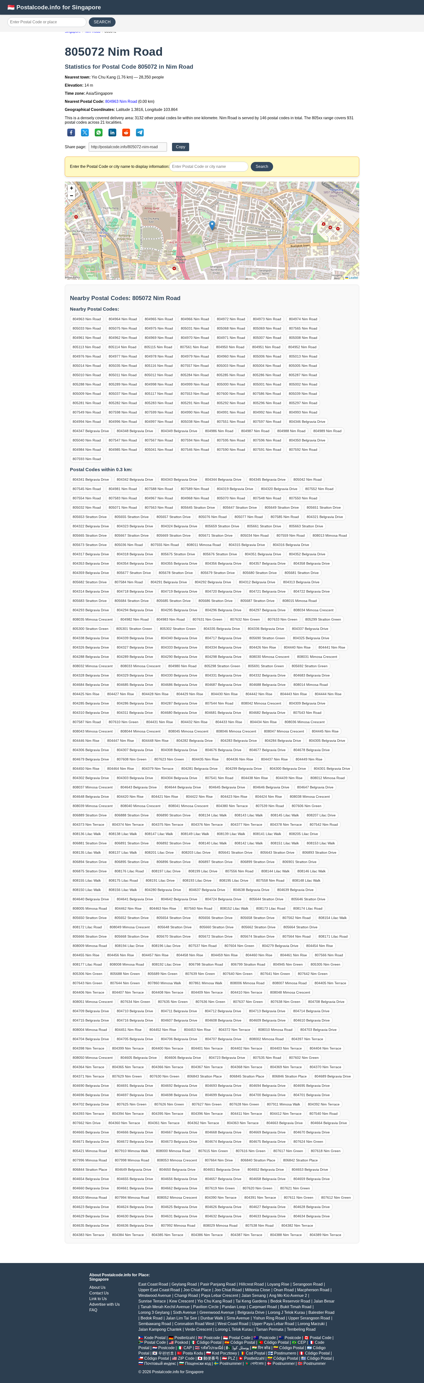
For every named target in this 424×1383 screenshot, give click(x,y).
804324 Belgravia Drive (179, 526)
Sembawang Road (154, 1324)
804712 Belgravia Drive (223, 1011)
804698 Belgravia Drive (179, 1095)
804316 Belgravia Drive (291, 545)
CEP (302, 1342)
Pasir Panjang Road (218, 1284)
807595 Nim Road (231, 440)
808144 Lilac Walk (275, 871)
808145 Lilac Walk (285, 815)
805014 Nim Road (87, 366)
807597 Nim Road (267, 422)
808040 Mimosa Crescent (140, 806)
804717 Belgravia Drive (223, 638)
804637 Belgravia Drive (207, 890)
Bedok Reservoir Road (290, 1301)
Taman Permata (269, 1329)
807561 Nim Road (194, 347)
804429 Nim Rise (189, 694)
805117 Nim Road (159, 394)
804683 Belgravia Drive (311, 675)
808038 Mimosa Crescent (310, 796)
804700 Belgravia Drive (267, 1095)
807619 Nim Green (220, 1188)
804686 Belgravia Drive (179, 685)
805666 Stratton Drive (90, 936)
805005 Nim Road (303, 366)
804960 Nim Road (231, 356)
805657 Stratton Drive (174, 517)
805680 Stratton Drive (260, 573)
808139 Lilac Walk (231, 834)
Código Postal (209, 1342)
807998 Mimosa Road (132, 1160)
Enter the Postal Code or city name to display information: (119, 166)
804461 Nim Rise (293, 955)
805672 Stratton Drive (216, 936)
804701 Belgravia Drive (311, 1095)
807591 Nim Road (267, 450)
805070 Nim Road (231, 498)
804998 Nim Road (159, 384)
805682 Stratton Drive (90, 582)
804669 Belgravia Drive (267, 1132)
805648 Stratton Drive (175, 927)
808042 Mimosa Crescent (261, 703)
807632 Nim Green (245, 619)
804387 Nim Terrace (246, 1235)
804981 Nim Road (123, 489)
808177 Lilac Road (87, 964)
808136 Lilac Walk (87, 834)
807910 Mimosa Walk (131, 1151)
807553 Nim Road (195, 394)
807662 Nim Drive (87, 1123)
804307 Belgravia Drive (135, 750)
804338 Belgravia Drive (91, 638)
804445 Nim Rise (325, 731)
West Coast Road (233, 1324)
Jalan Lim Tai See (181, 1318)
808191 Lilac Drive (160, 880)
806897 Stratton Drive (216, 862)
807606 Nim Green (306, 806)
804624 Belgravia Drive (135, 1207)
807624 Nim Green (308, 1142)
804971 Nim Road (231, 338)
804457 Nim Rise (155, 955)
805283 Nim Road (159, 403)
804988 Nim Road (291, 431)
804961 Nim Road (87, 338)
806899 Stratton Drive (257, 862)
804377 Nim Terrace (246, 824)
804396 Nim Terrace (207, 1114)
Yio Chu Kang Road (214, 1301)
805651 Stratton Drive (324, 507)
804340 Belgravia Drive (179, 638)
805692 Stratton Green (310, 666)
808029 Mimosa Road (220, 1225)
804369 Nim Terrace (286, 1067)
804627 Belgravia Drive (267, 1207)
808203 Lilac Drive (196, 852)
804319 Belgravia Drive (235, 489)
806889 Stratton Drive (90, 815)
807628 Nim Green (244, 1104)
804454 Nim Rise (319, 946)
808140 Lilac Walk (213, 843)
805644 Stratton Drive (266, 899)
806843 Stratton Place (204, 1076)
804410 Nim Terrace (246, 992)
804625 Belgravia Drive (179, 1207)
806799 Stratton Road (248, 964)
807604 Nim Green (239, 946)
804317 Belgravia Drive (91, 554)
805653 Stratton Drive (90, 517)
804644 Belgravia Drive (183, 787)
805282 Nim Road (123, 403)
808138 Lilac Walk (123, 834)
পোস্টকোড (257, 1363)
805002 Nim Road (303, 384)
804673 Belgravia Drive (179, 1142)
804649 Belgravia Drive (133, 1169)
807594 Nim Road (195, 440)
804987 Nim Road (255, 431)
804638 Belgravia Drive (251, 890)
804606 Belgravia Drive (183, 1058)
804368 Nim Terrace (246, 1067)
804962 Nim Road (123, 338)
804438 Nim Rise (254, 778)
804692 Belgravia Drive (179, 1086)
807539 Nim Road (270, 806)
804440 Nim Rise (297, 647)
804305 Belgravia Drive (327, 741)
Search (262, 166)
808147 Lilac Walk (159, 834)
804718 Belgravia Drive (135, 591)
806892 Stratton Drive (174, 843)
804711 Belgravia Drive (179, 1011)
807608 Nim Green (131, 759)
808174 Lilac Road (307, 908)
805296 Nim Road (267, 403)
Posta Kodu (193, 1353)
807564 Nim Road (296, 936)
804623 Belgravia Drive (91, 1207)
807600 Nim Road (231, 394)
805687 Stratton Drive (257, 601)
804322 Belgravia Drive (91, 526)
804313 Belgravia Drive (301, 582)
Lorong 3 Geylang (154, 1312)
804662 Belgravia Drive (179, 1188)
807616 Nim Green (250, 1151)
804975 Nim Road (159, 328)
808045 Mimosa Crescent (188, 731)
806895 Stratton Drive (132, 862)
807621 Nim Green (295, 1188)
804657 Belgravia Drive (223, 1179)
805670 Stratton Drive (174, 936)
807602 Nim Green (304, 1058)
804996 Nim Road (123, 422)
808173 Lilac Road (270, 908)
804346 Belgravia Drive (307, 422)
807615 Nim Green (213, 1151)
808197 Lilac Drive (166, 871)
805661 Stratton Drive (264, 526)
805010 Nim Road (87, 375)
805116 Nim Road (159, 366)
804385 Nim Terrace (167, 1235)
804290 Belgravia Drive (179, 657)
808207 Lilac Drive (321, 815)
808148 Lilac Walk (306, 880)
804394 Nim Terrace (128, 1114)
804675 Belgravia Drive (267, 1142)
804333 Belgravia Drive (179, 647)
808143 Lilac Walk (249, 815)
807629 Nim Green (127, 1076)
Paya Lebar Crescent (219, 1295)
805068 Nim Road (231, 328)
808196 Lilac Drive (166, 946)
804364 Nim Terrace (88, 1067)
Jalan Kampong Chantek (160, 1329)
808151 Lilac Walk (285, 843)
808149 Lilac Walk (195, 834)
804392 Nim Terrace (324, 1104)
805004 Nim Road (267, 366)
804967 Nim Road (159, 498)
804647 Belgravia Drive (315, 787)
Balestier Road (321, 1312)
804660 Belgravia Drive (91, 1188)
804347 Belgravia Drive (91, 431)
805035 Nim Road (123, 366)
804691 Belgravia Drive (135, 1086)
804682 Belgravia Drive (267, 713)
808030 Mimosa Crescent (269, 657)
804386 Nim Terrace (207, 1235)
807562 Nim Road (296, 918)
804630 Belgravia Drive (135, 1216)
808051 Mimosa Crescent (93, 1002)
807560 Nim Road (198, 908)
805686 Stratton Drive (216, 601)
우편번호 (166, 1353)
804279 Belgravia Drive (280, 946)
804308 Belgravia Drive (179, 750)
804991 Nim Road (231, 412)
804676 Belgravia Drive (223, 750)
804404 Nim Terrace (325, 1048)
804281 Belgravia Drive (199, 769)
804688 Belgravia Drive (267, 685)
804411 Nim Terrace (246, 1114)
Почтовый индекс (160, 1363)
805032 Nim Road (87, 507)
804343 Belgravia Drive (179, 479)
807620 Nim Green (257, 1188)
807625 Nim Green (131, 1104)
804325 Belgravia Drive (311, 638)
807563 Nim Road (159, 507)
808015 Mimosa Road (299, 601)
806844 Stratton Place (90, 1169)
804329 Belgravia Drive (135, 675)
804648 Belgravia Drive (91, 796)
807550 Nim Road (303, 498)
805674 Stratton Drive (257, 936)
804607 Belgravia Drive (179, 1020)
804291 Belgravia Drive (169, 582)
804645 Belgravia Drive (227, 787)
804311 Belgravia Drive (135, 713)
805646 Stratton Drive (308, 899)
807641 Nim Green (275, 974)
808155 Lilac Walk (87, 880)
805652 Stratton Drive (132, 918)
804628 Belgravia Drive (311, 1207)
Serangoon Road (308, 1284)
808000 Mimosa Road (173, 1151)
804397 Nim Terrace (307, 1039)
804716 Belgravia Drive (135, 1020)
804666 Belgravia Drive (135, 1132)
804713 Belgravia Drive (267, 1011)
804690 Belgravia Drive (91, 1086)
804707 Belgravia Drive (223, 1039)
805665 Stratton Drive (90, 535)
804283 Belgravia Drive (239, 741)
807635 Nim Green (173, 1002)
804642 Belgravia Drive (179, 899)
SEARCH (102, 22)
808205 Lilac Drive (303, 834)
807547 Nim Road (123, 440)
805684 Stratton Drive (132, 601)
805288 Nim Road (87, 384)
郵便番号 (211, 1358)
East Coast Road (153, 1284)
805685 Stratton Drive (174, 601)
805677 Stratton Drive (134, 573)
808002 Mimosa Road (266, 1039)
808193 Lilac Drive (197, 880)
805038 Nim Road (195, 422)
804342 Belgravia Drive (135, 479)
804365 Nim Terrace (128, 1067)
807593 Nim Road (87, 459)
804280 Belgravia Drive (163, 890)
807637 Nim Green (248, 1002)
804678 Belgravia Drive (311, 750)
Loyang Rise (278, 1284)
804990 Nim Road (195, 412)
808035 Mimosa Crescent (93, 619)
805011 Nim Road (123, 375)
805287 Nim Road (303, 375)
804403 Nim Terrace (286, 1048)
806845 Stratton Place (247, 1076)
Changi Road (186, 1295)
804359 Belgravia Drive (91, 573)
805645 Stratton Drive (198, 507)
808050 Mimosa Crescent (93, 1058)
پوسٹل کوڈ (240, 1348)
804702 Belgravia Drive (91, 1104)
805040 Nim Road (87, 440)
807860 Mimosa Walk (164, 983)
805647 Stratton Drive (240, 507)
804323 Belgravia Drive (135, 526)
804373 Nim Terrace (88, 824)
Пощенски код (198, 1363)
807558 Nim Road (270, 880)
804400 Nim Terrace (167, 1048)
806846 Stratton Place (289, 1076)
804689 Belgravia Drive (333, 1076)
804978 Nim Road (159, 356)
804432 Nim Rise (194, 722)
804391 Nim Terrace (260, 1197)
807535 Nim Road (267, 1058)
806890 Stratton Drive (174, 815)
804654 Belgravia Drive (91, 1179)
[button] (212, 226)
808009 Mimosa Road (90, 946)
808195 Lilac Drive (233, 880)
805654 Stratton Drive (174, 918)
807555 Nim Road (165, 545)
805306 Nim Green (87, 974)
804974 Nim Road (303, 319)
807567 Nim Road (159, 440)
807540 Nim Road (323, 1114)
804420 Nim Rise (130, 796)
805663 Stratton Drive (306, 526)
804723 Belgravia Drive (227, 1058)
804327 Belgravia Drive (135, 647)
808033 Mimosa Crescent (140, 666)
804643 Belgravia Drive (138, 787)
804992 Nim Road (267, 412)
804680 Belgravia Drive (179, 713)
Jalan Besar (324, 1301)
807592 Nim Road (303, 450)
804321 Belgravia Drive (325, 517)
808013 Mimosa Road (330, 535)
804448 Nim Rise (155, 741)
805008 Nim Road (303, 338)
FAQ (93, 1310)
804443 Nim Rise (293, 694)
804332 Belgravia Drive (267, 675)
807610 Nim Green (123, 722)
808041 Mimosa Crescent (188, 806)
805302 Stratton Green (178, 629)
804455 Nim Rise (86, 955)
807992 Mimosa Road (178, 1225)
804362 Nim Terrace (203, 1123)
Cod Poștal (255, 1353)
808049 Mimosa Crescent (130, 927)
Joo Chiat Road (228, 1290)
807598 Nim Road (123, 412)
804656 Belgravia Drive (179, 1179)
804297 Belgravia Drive (267, 610)
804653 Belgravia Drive (310, 1169)
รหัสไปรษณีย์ (212, 1348)
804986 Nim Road (219, 431)
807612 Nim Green (336, 1197)
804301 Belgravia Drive (332, 769)
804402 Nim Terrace (246, 1048)
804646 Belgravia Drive (271, 787)
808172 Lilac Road (87, 927)
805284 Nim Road (195, 375)
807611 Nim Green (298, 1197)
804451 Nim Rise (128, 1030)
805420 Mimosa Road (90, 1197)
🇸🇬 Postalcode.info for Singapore (54, 7)
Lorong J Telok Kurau (286, 1312)
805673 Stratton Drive (90, 545)
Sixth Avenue (184, 1312)
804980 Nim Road (182, 666)
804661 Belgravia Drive (135, 1188)
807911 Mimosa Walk (283, 1104)
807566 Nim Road (329, 955)
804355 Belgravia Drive (179, 563)
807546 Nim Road (195, 450)
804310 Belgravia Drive (91, 713)
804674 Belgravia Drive (223, 1142)
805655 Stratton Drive (132, 517)
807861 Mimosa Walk (205, 983)
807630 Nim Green (164, 1076)
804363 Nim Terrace (243, 1123)
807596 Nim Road (267, 440)
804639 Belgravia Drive (295, 890)
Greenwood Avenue (216, 1312)
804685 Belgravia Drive (135, 685)
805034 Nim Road (254, 535)
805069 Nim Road (267, 328)
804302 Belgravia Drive (91, 778)
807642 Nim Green (313, 974)
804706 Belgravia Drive (179, 1039)
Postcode (212, 1338)
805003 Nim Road (231, 366)
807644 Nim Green (125, 983)
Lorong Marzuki (311, 1324)
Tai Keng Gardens (251, 1301)
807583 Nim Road (123, 498)
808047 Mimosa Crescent (284, 731)
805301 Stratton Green (134, 629)
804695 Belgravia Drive (311, 1086)
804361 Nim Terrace (164, 1123)
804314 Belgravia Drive (91, 591)
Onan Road (284, 1290)
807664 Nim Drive (219, 1160)
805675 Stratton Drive (178, 554)
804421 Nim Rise (164, 796)
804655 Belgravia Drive (135, 1179)
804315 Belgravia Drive (247, 545)
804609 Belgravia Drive (267, 1020)
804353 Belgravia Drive (91, 563)
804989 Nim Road (327, 431)
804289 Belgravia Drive (135, 657)
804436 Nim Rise (239, 759)
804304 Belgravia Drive (179, 778)
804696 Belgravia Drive (91, 1095)
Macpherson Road (313, 1290)
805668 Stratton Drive (132, 936)
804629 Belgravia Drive (91, 1216)
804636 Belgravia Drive (135, 1225)
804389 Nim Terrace (325, 1235)
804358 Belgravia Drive (311, 563)
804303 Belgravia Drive (135, 778)
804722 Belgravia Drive (311, 591)
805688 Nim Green (125, 974)
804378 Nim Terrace (286, 824)
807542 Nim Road (324, 824)
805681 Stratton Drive (302, 573)
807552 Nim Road (319, 489)
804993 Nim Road (303, 412)
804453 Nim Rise (197, 1030)
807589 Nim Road (195, 489)
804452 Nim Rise (162, 1030)
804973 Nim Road (267, 319)
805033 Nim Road (87, 328)
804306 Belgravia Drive (91, 750)
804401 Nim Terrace (207, 1048)
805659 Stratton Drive (222, 526)
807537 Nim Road (202, 946)
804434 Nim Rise (263, 722)
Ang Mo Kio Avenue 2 (288, 1295)
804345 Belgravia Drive (267, 479)
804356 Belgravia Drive (223, 563)
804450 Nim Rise (86, 769)
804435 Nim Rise (205, 759)
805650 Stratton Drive (90, 918)
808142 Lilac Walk (249, 843)
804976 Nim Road (87, 356)
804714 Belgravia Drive (311, 1011)
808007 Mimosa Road (289, 983)
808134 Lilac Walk (213, 815)
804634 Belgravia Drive (311, 1216)
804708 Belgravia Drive (326, 1002)
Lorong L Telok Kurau (233, 1329)
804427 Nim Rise (120, 694)
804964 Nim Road (123, 319)
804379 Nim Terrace (157, 769)
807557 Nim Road (195, 366)
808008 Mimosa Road (127, 964)
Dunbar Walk (211, 1318)
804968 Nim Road (195, 498)
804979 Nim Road (195, 356)
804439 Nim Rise (289, 778)
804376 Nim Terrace (207, 824)
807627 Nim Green (207, 1104)
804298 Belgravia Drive (223, 657)
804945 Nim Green (288, 964)
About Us (97, 1287)
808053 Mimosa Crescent (177, 1160)
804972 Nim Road (231, 319)
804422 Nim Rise (199, 796)
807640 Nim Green (237, 974)
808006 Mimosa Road (247, 983)
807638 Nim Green (285, 1002)
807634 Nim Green (135, 1002)
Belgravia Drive (251, 1312)
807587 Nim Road (87, 722)
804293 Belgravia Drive (91, 610)
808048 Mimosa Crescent (290, 992)
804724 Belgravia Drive (223, 899)
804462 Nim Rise (128, 908)
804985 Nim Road (123, 450)
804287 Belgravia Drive (179, 703)
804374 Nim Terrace (128, 824)
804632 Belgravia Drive (223, 1216)
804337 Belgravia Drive (310, 629)
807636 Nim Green (210, 1002)
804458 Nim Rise (189, 955)
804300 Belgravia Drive (288, 769)
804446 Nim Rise (86, 741)
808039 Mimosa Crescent (93, 806)
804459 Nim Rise (224, 955)
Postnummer (231, 1363)
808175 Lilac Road (123, 880)
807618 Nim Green (326, 1151)
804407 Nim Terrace (128, 992)
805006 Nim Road (267, 356)
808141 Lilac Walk (267, 834)
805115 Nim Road (158, 347)
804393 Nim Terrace (88, 1114)
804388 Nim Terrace (286, 1235)
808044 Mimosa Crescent (140, 731)
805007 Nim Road (267, 338)
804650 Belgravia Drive (177, 1169)
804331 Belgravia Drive (223, 675)
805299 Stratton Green (323, 619)
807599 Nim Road (159, 412)
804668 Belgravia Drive (223, 1132)
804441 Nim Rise (331, 647)
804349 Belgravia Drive (179, 431)
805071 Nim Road (123, 507)
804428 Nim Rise (155, 694)
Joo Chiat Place (197, 1290)
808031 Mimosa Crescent (317, 657)
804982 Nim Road (134, 619)
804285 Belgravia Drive (91, 703)
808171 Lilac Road (333, 936)
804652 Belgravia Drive (266, 1169)
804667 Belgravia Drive (179, 1132)
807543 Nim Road (307, 713)
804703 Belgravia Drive (318, 1030)
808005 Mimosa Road (90, 908)
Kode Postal (155, 1338)
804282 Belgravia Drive (194, 741)
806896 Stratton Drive (174, 862)
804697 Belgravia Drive (135, 1095)
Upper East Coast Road (159, 1290)
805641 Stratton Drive (235, 852)
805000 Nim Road (231, 384)
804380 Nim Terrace (232, 806)
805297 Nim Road (303, 403)
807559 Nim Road (291, 535)
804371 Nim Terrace (88, 1076)
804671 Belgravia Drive (91, 1142)
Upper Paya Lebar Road (273, 1324)
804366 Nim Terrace (167, 1067)
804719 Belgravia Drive (179, 591)
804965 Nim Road (159, 319)
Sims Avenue (238, 1318)
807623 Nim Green (169, 759)
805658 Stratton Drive (257, 918)
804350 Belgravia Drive (307, 440)
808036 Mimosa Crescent (305, 722)
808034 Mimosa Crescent (313, 610)
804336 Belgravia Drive (266, 629)
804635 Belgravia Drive (91, 1225)
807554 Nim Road (87, 498)
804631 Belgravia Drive (179, 1216)
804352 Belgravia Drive (307, 554)
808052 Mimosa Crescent (177, 1197)
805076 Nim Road (213, 517)
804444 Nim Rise (328, 694)
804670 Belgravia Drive (311, 1132)
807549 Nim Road (87, 412)
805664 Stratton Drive (300, 927)
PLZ (231, 1358)
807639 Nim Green (200, 974)
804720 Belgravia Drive (223, 591)
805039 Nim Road (303, 394)
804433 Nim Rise (228, 722)
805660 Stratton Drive (216, 927)
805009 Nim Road (87, 394)
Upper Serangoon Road (309, 1318)
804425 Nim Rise (86, 694)
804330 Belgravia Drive (179, 675)
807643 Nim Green (87, 983)
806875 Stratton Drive (90, 871)
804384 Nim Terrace (128, 1235)
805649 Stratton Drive (282, 507)
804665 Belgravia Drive (91, 1132)
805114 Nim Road (122, 347)
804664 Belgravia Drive (329, 1123)
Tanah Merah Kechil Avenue (165, 1307)
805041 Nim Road (159, 450)
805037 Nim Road (123, 394)
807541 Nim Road (219, 778)
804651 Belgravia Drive (221, 1169)
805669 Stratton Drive (174, 535)
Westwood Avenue (154, 1295)
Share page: (75, 147)
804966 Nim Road (195, 319)
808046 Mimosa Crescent (236, 731)
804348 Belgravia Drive (135, 431)
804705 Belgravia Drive (135, 1039)
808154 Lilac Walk (332, 918)
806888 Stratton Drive (132, 815)
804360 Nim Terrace (124, 1123)
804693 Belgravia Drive (223, 1086)
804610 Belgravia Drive (311, 1020)
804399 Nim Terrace (128, 1048)
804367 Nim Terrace (207, 1067)
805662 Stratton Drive (258, 927)
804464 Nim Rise (120, 769)
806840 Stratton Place (258, 1160)
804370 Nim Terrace (325, 1067)
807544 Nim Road (219, 703)
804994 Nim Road (87, 422)
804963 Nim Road (121, 101)
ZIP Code (186, 1358)
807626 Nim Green (169, 1104)
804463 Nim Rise (162, 908)
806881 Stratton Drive (90, 843)
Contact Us (99, 1293)
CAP (188, 1348)
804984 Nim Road (87, 450)
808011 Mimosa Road (204, 545)
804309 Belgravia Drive (307, 703)
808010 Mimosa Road (275, 1030)
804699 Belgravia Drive (223, 1095)
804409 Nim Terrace (207, 992)
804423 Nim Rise (234, 796)
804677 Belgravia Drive (267, 750)
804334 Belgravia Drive (223, 647)
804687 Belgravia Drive (223, 685)
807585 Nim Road (285, 517)
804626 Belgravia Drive (223, 1207)
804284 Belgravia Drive (283, 741)
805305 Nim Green (325, 964)
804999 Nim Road (195, 384)
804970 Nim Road (195, 338)
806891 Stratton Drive (132, 843)
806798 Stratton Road (206, 964)
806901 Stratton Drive (299, 862)
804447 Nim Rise (120, 741)
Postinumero (285, 1353)
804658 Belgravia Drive (267, 1179)
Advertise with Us (104, 1304)
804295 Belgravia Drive (179, 610)
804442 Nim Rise (259, 694)
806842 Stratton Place (300, 1160)
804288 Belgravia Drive (91, 657)
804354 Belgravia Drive (135, 563)
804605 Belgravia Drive (138, 1058)
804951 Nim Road (266, 347)
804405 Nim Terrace (330, 983)
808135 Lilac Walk (87, 852)
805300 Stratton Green (90, 629)
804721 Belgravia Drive (267, 591)
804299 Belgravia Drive (243, 769)
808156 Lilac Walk (123, 890)
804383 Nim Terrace (88, 1235)
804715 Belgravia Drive (91, 1020)
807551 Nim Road (231, 422)
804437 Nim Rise (274, 759)
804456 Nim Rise (120, 955)
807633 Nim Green (282, 619)
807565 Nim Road (303, 328)
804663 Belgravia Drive (284, 1123)
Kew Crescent (181, 1301)
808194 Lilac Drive (129, 946)
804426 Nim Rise (262, 647)
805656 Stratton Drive (216, 918)
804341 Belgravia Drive (91, 479)
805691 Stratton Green (266, 666)
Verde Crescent (198, 1329)
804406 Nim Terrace (88, 992)
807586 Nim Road (267, 394)
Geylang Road (184, 1284)
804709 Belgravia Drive (91, 1011)
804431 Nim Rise (159, 722)
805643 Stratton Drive (277, 852)
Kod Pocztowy (224, 1353)
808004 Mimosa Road (90, 1030)
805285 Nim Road (231, 375)
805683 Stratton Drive (90, 601)
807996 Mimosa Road (90, 1160)
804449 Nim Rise (309, 759)
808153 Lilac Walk (321, 843)
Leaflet (353, 277)
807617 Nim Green (288, 1151)
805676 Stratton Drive (220, 554)
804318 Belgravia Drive (135, 554)
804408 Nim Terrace (167, 992)
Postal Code (240, 1338)
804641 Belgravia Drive (135, 899)
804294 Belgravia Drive (135, 610)
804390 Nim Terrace (221, 1197)
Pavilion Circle (206, 1307)
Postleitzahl (184, 1338)
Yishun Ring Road (269, 1318)
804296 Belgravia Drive (223, 610)
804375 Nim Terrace (167, 824)
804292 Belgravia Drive (213, 582)
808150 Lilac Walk (87, 890)
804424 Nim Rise (268, 796)
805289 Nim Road (123, 384)
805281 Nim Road (87, 403)
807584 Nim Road (129, 582)
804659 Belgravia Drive (311, 1179)
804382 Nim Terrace (297, 1225)
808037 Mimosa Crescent (93, 787)
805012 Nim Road (159, 375)
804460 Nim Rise (259, 955)
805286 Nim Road (267, 375)
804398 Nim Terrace (88, 1048)
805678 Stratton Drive (176, 573)
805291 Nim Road (195, 403)
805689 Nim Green (162, 974)
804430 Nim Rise (224, 694)
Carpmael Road (263, 1307)
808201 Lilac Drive (159, 852)
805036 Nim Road (129, 545)
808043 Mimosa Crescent (93, 731)
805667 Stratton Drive (132, 535)
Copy (180, 147)
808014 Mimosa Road (310, 685)
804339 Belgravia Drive (135, 638)
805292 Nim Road (231, 403)
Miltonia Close (257, 1290)
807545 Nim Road (87, 489)
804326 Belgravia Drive (91, 647)
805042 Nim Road (307, 479)
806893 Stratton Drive (319, 852)
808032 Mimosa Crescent (93, 666)
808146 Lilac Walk (311, 871)
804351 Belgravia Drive (263, 554)
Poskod (181, 1342)
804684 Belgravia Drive (91, 685)
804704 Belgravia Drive (91, 1039)
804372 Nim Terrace (234, 1030)
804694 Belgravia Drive (267, 1086)
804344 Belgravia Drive (223, 479)
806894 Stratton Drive (90, 862)
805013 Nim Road (303, 356)
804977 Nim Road (123, 356)
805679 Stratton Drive (218, 573)
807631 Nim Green (207, 619)
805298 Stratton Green (222, 666)
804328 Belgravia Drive (91, 675)
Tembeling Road (301, 1329)
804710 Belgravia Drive (135, 1011)
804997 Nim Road (159, 422)
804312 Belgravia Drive (257, 582)
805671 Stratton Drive (216, 535)
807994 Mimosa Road (132, 1197)
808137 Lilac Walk (123, 852)
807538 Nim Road (259, 1225)
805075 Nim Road (123, 328)
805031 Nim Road (195, 328)
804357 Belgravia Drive (267, 563)
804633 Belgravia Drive (267, 1216)
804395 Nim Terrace (167, 1114)
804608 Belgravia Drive (223, 1020)
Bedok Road (151, 1318)
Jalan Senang (253, 1295)
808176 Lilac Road (129, 871)
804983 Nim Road (171, 619)
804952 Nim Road (302, 347)
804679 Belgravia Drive (91, 759)
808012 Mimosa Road (327, 778)
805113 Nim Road (87, 347)
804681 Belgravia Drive (223, 713)
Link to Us (98, 1299)
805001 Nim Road (267, 384)
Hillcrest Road (251, 1284)
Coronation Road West (194, 1324)
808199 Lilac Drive (202, 871)
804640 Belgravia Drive (91, 899)
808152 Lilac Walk (234, 908)
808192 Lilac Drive (166, 964)
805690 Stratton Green (267, 638)
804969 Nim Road (159, 338)
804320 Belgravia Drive (279, 489)
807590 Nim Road (231, 450)
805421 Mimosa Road (90, 1151)
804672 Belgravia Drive (135, 1142)
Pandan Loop (234, 1307)
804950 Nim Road (230, 347)
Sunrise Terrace (152, 1301)
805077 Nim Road (249, 517)
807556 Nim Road (239, 871)
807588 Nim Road (159, 489)
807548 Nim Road (267, 498)
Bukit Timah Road (295, 1307)
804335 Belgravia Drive (222, 629)
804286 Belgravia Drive (135, 703)
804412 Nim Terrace (286, 1114)
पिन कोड (264, 1348)
